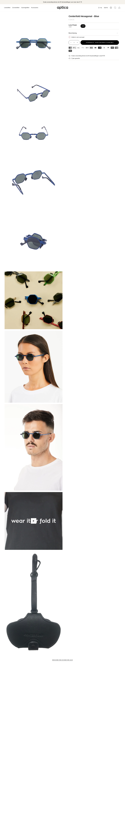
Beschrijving (73, 33)
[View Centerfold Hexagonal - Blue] (33, 521)
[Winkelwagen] (119, 7)
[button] (7, 8)
